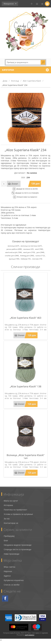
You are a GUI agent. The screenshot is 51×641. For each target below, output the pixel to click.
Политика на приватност (15, 509)
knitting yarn (25, 255)
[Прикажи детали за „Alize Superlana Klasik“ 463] (25, 294)
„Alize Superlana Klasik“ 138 (25, 386)
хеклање (26, 249)
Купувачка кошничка (14, 580)
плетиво (35, 259)
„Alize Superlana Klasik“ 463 (25, 317)
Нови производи (11, 554)
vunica (37, 255)
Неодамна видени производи (17, 545)
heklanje (24, 259)
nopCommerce (29, 635)
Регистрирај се (31, 3)
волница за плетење (29, 246)
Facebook (5, 598)
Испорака (8, 505)
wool (37, 249)
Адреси (7, 575)
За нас (7, 518)
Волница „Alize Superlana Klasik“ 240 (25, 456)
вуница (12, 259)
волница (11, 246)
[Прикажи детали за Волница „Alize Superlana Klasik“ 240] (25, 431)
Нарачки (8, 571)
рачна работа (12, 249)
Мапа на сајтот (11, 500)
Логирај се (37, 3)
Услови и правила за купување (18, 514)
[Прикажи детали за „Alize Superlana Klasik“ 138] (25, 362)
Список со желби (11, 584)
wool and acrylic (11, 252)
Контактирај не (11, 523)
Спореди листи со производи (17, 549)
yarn (38, 252)
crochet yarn (9, 255)
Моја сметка (9, 567)
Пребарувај (9, 536)
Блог (6, 540)
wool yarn (27, 252)
